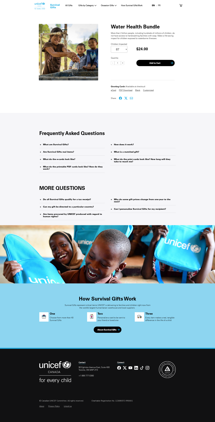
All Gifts (68, 5)
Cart (180, 5)
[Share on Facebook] (120, 98)
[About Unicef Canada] (55, 382)
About (41, 406)
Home (40, 6)
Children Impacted (119, 44)
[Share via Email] (131, 98)
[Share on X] (126, 98)
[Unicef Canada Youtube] (130, 370)
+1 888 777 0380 (86, 375)
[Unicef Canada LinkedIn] (136, 370)
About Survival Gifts (106, 329)
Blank (137, 90)
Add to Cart (154, 63)
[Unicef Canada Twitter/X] (125, 370)
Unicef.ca (68, 406)
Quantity (114, 58)
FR (159, 5)
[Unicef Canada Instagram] (147, 370)
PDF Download (125, 90)
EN (153, 5)
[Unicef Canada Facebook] (119, 370)
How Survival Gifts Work (131, 5)
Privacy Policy (54, 406)
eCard (113, 90)
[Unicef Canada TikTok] (142, 370)
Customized (148, 90)
